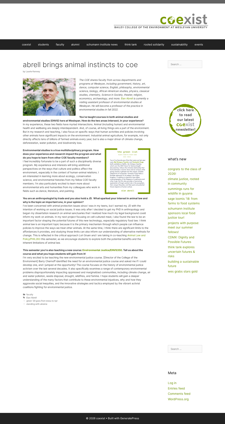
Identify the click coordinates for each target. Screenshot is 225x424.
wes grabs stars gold (183, 271)
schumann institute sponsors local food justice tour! (181, 213)
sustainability (179, 44)
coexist (26, 44)
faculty (60, 44)
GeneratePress (129, 418)
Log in (172, 383)
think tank (131, 44)
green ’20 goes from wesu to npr (41, 300)
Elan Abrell (127, 98)
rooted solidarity (154, 44)
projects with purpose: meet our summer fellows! (183, 227)
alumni (75, 44)
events (199, 44)
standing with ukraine (36, 304)
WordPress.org (178, 399)
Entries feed (176, 388)
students (43, 44)
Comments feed (179, 393)
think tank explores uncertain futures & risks (181, 251)
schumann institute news (102, 44)
